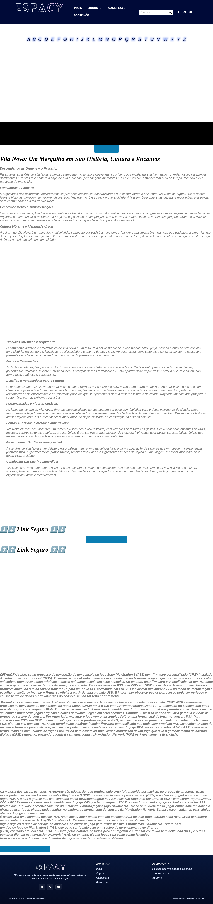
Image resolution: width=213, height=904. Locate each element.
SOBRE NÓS (81, 15)
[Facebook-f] (178, 12)
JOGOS (93, 8)
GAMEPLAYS (116, 8)
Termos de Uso (161, 873)
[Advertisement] (106, 54)
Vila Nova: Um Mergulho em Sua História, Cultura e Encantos (80, 158)
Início (99, 868)
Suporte (157, 877)
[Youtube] (190, 12)
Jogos (100, 873)
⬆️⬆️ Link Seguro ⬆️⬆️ (32, 549)
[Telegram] (184, 12)
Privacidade (179, 899)
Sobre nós (102, 882)
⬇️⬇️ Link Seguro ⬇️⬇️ (32, 529)
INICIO (78, 8)
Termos (190, 899)
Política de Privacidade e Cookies (172, 868)
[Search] (170, 12)
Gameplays (102, 877)
